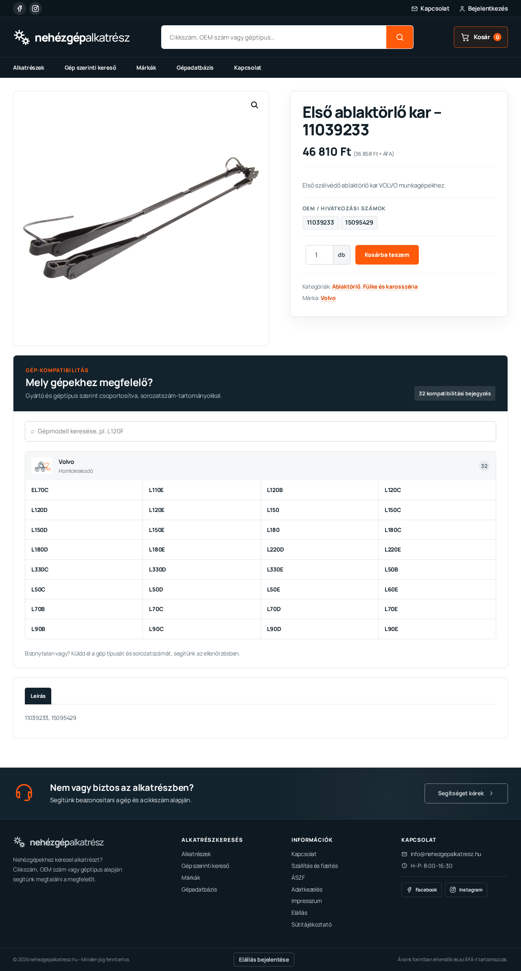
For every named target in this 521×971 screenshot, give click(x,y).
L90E (391, 629)
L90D (274, 629)
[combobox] (274, 37)
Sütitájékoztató (311, 924)
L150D (39, 530)
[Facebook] (19, 8)
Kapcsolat (247, 67)
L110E (156, 490)
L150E (156, 530)
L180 (273, 530)
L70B (38, 609)
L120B (275, 490)
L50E (273, 589)
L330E (275, 569)
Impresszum (306, 901)
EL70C (39, 490)
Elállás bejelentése (264, 959)
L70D (274, 609)
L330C (39, 569)
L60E (391, 589)
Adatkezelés (306, 889)
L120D (39, 510)
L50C (38, 589)
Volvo (328, 298)
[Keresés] (399, 37)
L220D (275, 549)
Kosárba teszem (387, 254)
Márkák (146, 67)
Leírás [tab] (38, 696)
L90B (38, 629)
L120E (156, 510)
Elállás (299, 912)
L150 (273, 510)
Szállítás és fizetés (314, 865)
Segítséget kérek (461, 793)
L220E (393, 549)
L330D (157, 569)
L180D (39, 549)
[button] (254, 105)
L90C (156, 629)
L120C (393, 490)
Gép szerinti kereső (90, 67)
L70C (156, 609)
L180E (157, 549)
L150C (393, 510)
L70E (391, 609)
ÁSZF (298, 877)
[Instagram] (35, 8)
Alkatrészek (28, 67)
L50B (391, 569)
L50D (156, 589)
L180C (393, 530)
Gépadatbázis (195, 67)
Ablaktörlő (346, 286)
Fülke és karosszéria (390, 286)
